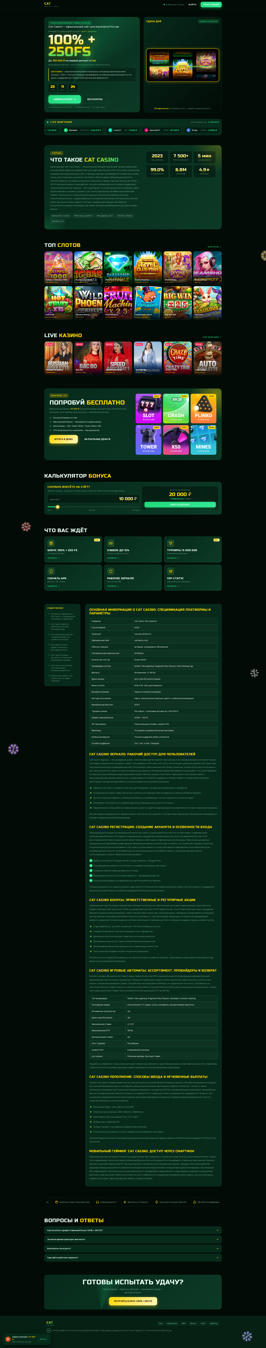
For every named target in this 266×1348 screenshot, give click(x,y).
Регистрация (211, 4)
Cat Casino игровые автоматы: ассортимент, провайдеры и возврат (62, 657)
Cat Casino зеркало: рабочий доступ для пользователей (60, 626)
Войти (192, 4)
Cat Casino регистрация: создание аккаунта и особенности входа (62, 637)
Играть (43, 1339)
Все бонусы (95, 99)
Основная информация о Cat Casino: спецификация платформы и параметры (63, 616)
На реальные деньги (97, 439)
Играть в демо (63, 439)
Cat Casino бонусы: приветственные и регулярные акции (59, 647)
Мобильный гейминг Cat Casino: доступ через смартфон (62, 678)
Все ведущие (211, 337)
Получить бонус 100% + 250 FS (133, 1301)
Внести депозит (180, 504)
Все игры (213, 247)
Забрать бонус (63, 99)
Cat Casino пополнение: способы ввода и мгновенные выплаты (62, 668)
